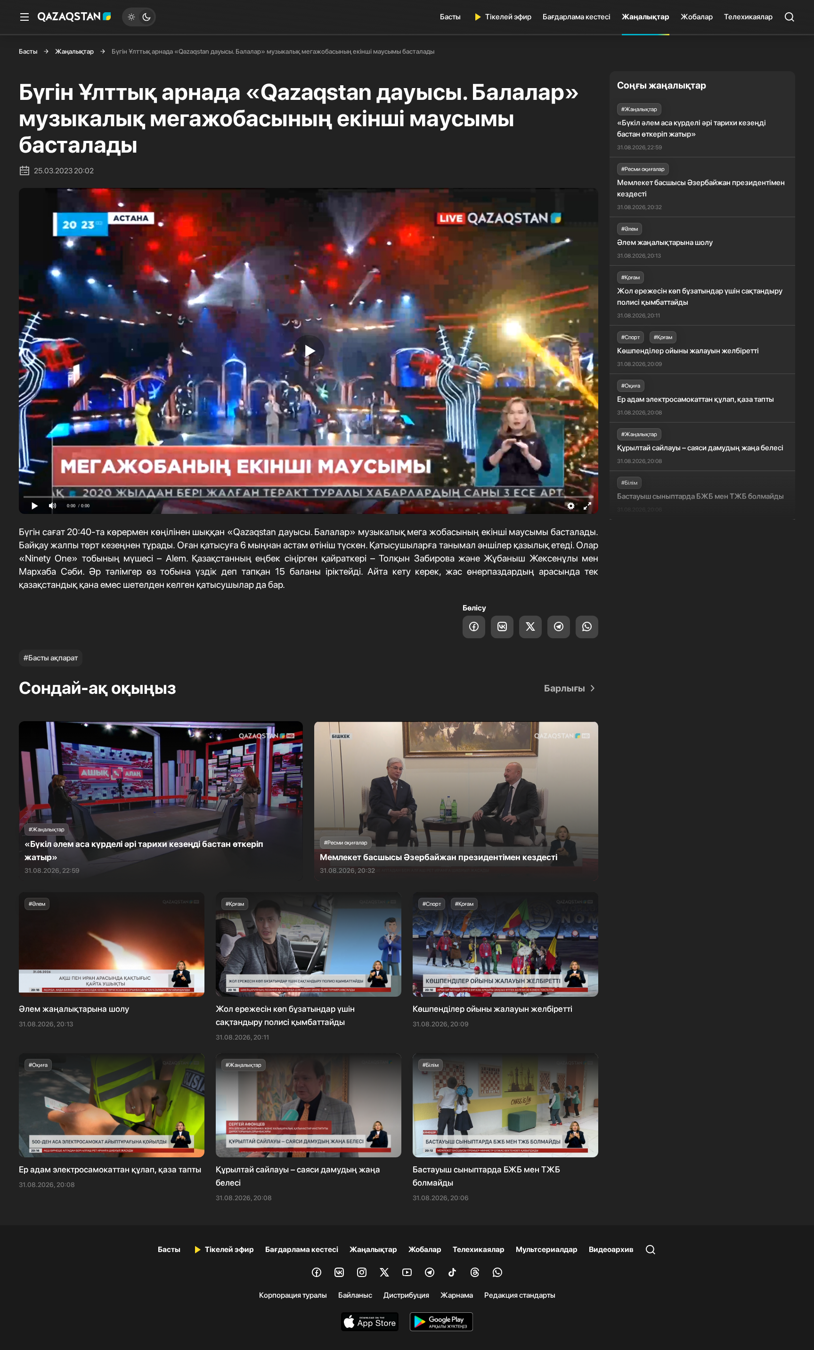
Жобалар (697, 16)
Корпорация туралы (293, 1295)
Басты (450, 16)
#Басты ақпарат (51, 657)
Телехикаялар (748, 16)
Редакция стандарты (519, 1295)
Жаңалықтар (645, 16)
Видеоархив (611, 1249)
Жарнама (456, 1295)
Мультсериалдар (547, 1249)
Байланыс (355, 1295)
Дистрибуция (406, 1295)
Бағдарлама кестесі (576, 16)
